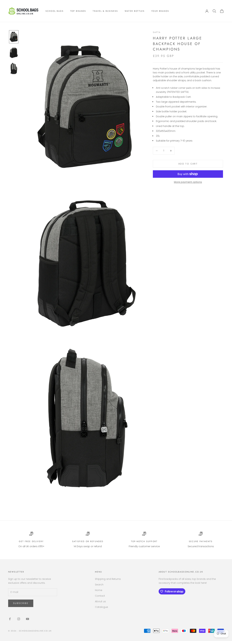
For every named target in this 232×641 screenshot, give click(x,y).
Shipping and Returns (108, 579)
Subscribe (20, 603)
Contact (100, 595)
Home (98, 590)
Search (99, 584)
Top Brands (78, 11)
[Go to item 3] (14, 68)
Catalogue (101, 607)
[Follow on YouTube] (27, 619)
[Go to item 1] (14, 36)
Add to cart (188, 163)
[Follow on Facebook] (10, 619)
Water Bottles (135, 11)
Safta (156, 32)
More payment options (188, 182)
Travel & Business (105, 11)
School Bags (55, 11)
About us (100, 601)
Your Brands (160, 11)
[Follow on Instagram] (18, 619)
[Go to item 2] (14, 52)
